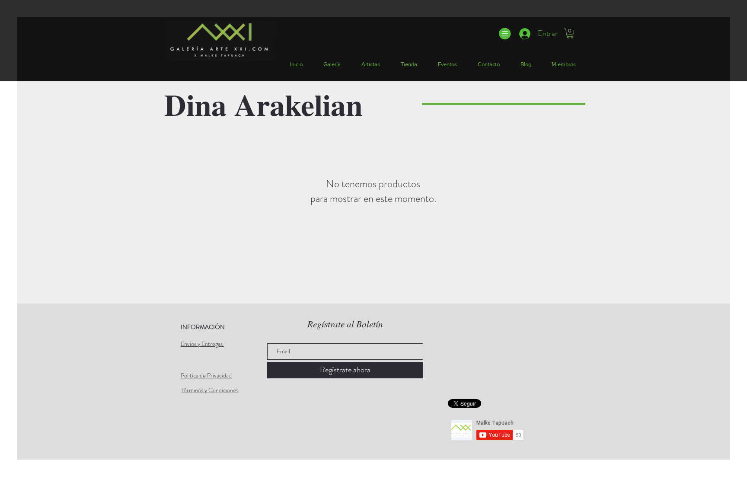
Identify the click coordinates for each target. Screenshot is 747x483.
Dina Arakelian (263, 104)
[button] (504, 34)
